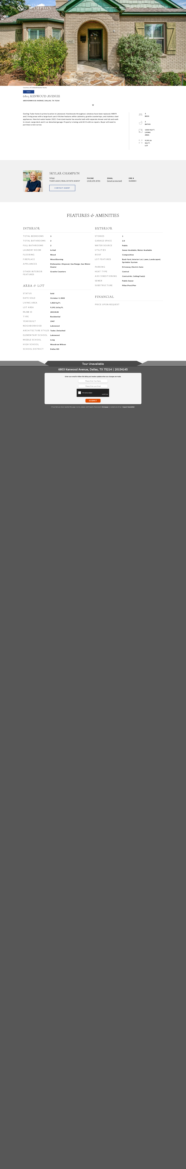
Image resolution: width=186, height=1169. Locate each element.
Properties (97, 8)
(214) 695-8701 (93, 181)
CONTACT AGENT (62, 188)
